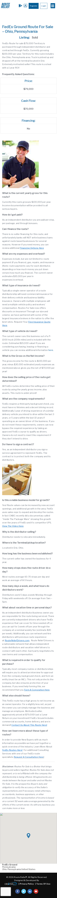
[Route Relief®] (5, 8)
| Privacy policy (26, 884)
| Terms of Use (42, 884)
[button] (28, 835)
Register (33, 6)
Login (43, 6)
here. (51, 350)
